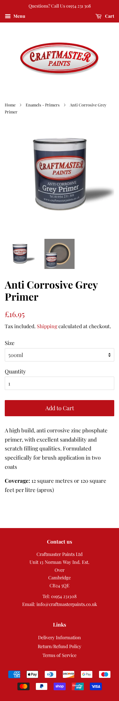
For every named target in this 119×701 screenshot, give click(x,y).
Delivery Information (59, 637)
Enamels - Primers (43, 104)
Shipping (47, 326)
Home (10, 104)
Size (10, 342)
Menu (18, 16)
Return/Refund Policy (59, 646)
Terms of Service (59, 655)
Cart (109, 16)
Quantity (15, 371)
